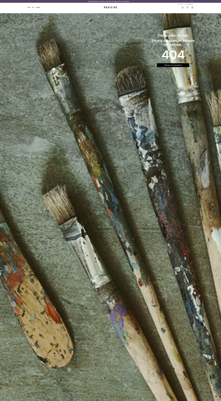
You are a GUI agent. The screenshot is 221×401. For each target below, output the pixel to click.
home (38, 7)
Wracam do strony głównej (173, 65)
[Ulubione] (187, 7)
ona (29, 7)
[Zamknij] (192, 1)
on (33, 7)
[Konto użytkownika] (183, 7)
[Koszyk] (191, 7)
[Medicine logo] (110, 7)
